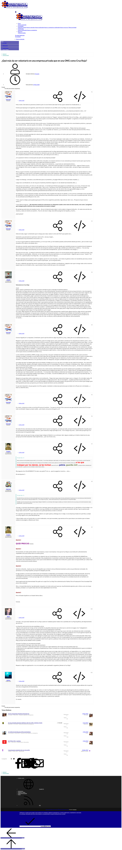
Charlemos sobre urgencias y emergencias (29, 733)
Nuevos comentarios (32, 30)
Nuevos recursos (64, 27)
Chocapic (37, 73)
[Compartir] (58, 96)
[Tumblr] (24, 763)
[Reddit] (19, 763)
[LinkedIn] (16, 763)
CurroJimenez (11, 733)
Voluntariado (21, 751)
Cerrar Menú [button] (5, 49)
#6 (91, 416)
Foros (19, 23)
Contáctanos (5, 48)
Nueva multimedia (39, 27)
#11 (91, 672)
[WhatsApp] (26, 763)
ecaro (9, 742)
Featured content (22, 27)
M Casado (10, 714)
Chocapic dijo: (20, 457)
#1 (91, 91)
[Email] (29, 763)
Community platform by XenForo (57, 809)
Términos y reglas (21, 792)
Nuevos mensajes (22, 24)
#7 (91, 443)
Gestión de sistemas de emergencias (26, 724)
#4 (91, 324)
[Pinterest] (21, 763)
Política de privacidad (22, 793)
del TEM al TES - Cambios (14, 741)
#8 (91, 481)
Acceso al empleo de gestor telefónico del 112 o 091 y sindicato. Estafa (25, 722)
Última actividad (72, 27)
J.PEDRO (10, 751)
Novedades (21, 26)
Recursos (20, 31)
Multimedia (21, 28)
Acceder (4, 43)
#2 (91, 221)
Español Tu (41, 789)
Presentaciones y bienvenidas (23, 742)
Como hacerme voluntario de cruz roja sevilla (19, 750)
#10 (91, 608)
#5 (91, 394)
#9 (91, 527)
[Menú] (15, 12)
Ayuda (19, 794)
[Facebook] (9, 763)
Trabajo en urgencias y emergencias (26, 714)
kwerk (87, 733)
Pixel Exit (74, 809)
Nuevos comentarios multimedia (52, 27)
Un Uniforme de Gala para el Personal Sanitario (19, 732)
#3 (91, 272)
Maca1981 (10, 724)
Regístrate (5, 45)
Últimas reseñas (22, 33)
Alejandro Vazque (84, 751)
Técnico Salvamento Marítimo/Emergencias (18, 713)
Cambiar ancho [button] (21, 778)
